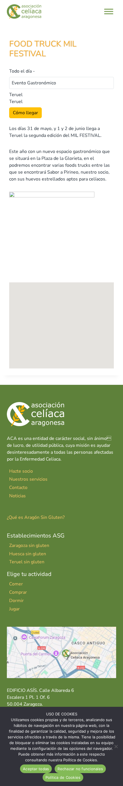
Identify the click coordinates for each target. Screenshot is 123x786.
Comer (16, 584)
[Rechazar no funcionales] (116, 746)
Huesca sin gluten (27, 554)
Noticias (17, 496)
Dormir (16, 600)
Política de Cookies (63, 777)
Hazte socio (21, 471)
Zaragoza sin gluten (29, 545)
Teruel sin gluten (26, 562)
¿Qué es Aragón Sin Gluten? (36, 517)
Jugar (14, 609)
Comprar (18, 592)
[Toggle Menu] (108, 11)
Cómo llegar (25, 113)
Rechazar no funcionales (80, 768)
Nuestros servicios (28, 479)
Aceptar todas (36, 768)
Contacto (18, 487)
